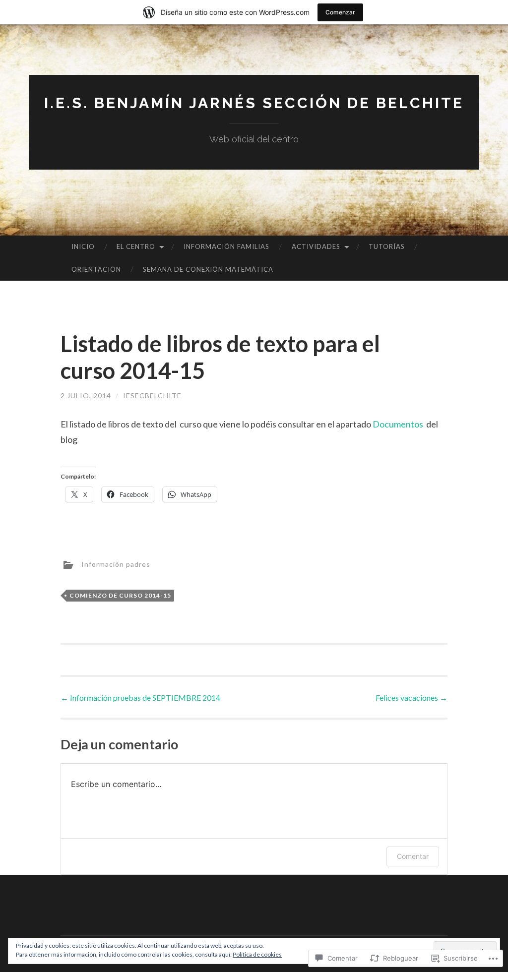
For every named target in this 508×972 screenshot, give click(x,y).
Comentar (413, 856)
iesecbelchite (152, 395)
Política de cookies (257, 954)
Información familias (226, 246)
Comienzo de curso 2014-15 (120, 595)
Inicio (83, 246)
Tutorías (387, 246)
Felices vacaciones (411, 697)
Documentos (399, 424)
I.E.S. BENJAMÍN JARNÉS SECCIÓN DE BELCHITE (254, 103)
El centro (136, 246)
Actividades (316, 246)
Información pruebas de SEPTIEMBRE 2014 (140, 697)
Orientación (96, 269)
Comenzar (340, 12)
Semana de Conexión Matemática (208, 269)
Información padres (115, 564)
